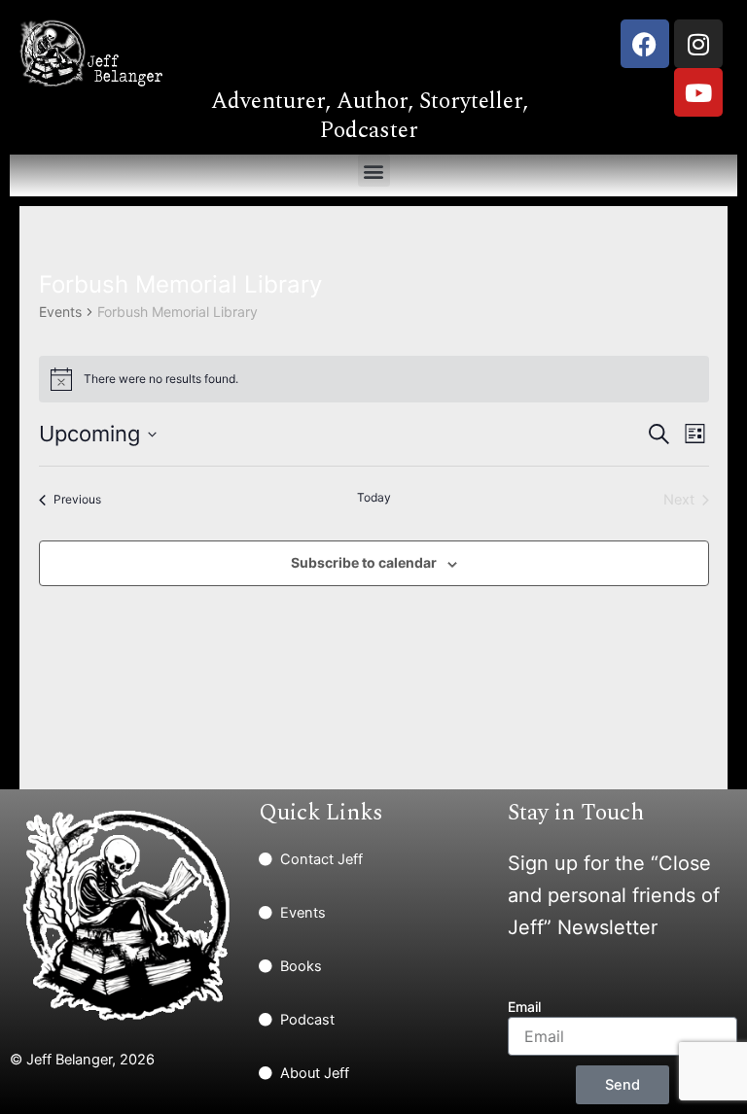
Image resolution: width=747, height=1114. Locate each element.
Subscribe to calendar (364, 562)
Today (374, 497)
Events (60, 311)
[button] (374, 171)
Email (524, 1006)
